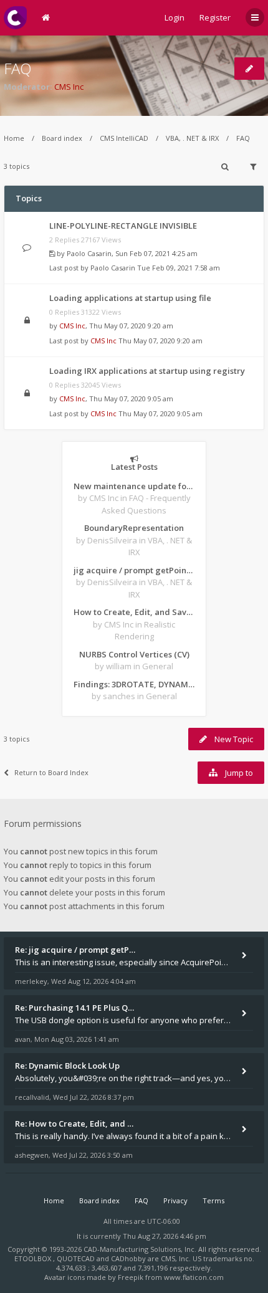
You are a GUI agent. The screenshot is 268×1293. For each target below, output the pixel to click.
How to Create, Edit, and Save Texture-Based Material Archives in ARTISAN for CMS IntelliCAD (134, 612)
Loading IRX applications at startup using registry (147, 370)
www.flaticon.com (194, 1277)
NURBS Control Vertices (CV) (134, 654)
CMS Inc (69, 86)
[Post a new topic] (249, 68)
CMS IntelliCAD (124, 138)
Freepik (130, 1277)
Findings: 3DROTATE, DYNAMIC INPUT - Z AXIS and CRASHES (134, 684)
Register (215, 17)
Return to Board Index (51, 772)
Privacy (175, 1200)
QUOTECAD (77, 1258)
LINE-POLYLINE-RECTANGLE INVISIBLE (123, 225)
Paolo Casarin (89, 253)
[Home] (15, 17)
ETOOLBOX (33, 1258)
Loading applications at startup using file (130, 297)
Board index (62, 138)
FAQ (18, 68)
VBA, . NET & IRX (192, 138)
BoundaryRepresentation (134, 527)
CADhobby (128, 1258)
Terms (213, 1200)
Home (14, 138)
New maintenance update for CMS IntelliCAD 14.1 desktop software (134, 486)
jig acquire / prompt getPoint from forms (134, 570)
